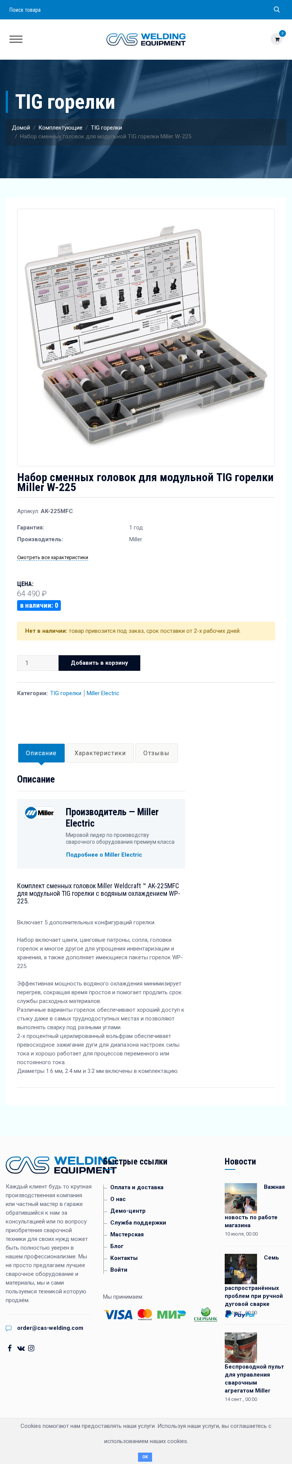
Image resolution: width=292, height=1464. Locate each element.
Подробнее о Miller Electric (104, 854)
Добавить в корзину (99, 662)
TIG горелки (106, 127)
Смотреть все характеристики (52, 557)
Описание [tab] (41, 753)
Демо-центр (128, 1210)
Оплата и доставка (136, 1187)
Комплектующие (60, 127)
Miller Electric (103, 693)
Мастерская (127, 1234)
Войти (118, 1269)
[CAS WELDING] (145, 39)
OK (145, 1456)
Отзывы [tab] (156, 753)
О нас (118, 1199)
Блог (117, 1246)
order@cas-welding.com (50, 1328)
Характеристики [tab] (100, 753)
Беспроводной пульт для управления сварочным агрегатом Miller (254, 1378)
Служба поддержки (138, 1222)
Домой (21, 127)
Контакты (124, 1258)
